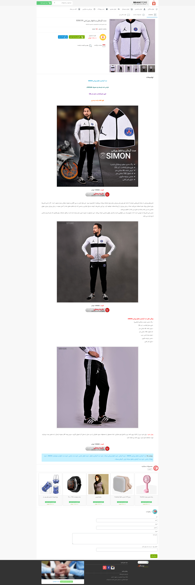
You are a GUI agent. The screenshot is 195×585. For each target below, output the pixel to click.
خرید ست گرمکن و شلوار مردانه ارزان (133, 459)
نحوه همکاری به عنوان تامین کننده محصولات (117, 579)
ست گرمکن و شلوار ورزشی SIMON (136, 456)
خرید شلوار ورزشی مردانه (111, 456)
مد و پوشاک (101, 9)
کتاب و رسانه (73, 9)
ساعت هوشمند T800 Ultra (74, 497)
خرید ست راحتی (73, 456)
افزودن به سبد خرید (75, 37)
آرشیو (149, 469)
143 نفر (61, 37)
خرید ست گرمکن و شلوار (96, 456)
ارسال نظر (153, 556)
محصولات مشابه (137, 14)
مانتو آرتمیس (98, 497)
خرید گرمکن (122, 456)
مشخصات (150, 14)
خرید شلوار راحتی (84, 456)
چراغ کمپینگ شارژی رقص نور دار (50, 497)
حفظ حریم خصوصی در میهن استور (119, 577)
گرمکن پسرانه (119, 459)
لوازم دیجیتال (125, 9)
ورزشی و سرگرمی (87, 9)
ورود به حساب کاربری (66, 581)
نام (156, 516)
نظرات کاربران (122, 14)
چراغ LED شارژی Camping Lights (122, 497)
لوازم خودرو (113, 9)
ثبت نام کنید (56, 581)
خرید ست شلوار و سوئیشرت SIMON (57, 456)
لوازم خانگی (151, 9)
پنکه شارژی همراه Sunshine (146, 497)
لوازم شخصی (138, 9)
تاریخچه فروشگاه (124, 574)
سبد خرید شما (44, 3)
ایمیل (156, 524)
